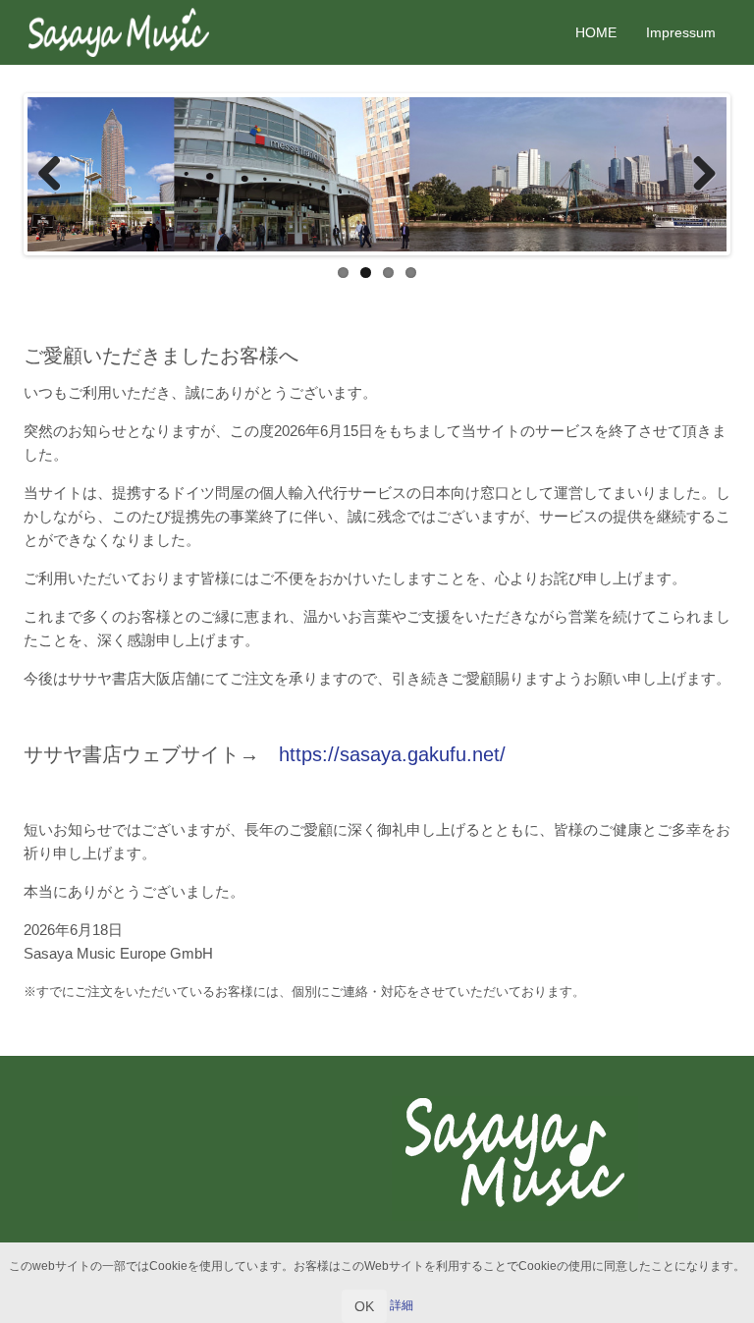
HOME (596, 32)
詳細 (401, 1305)
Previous (57, 174)
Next (697, 174)
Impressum (681, 32)
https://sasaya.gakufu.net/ (392, 754)
